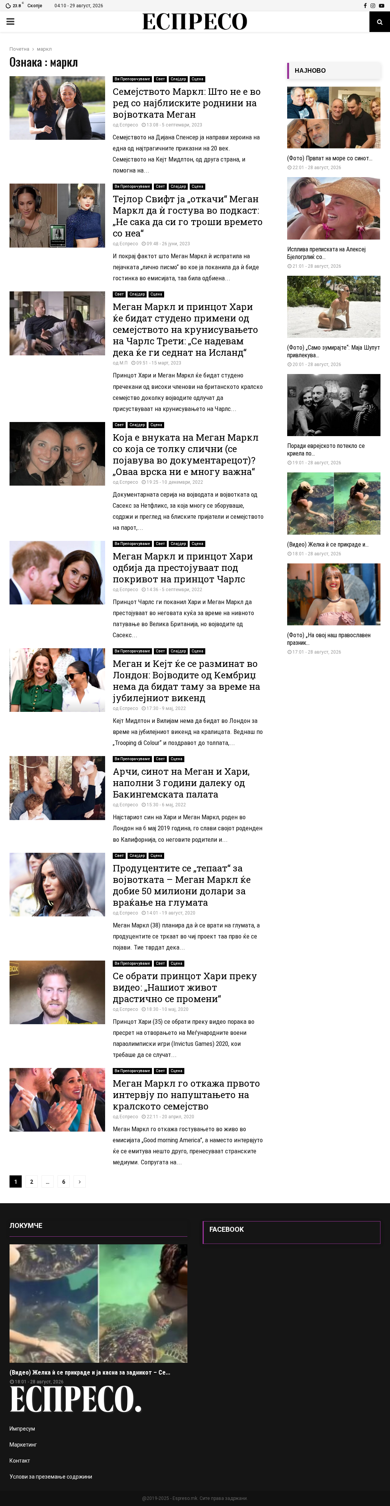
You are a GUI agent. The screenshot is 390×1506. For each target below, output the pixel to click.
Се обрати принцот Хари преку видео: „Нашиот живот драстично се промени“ (185, 987)
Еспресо (129, 125)
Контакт (20, 1461)
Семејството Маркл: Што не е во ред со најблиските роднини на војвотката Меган (187, 102)
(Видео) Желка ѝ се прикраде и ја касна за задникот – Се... (90, 1372)
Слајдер (178, 79)
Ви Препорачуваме (132, 79)
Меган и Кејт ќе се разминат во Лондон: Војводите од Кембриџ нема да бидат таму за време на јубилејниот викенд (186, 680)
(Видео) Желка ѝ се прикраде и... (328, 544)
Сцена (197, 79)
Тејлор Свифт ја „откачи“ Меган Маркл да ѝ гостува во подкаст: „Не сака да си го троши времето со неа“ (188, 216)
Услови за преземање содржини (51, 1477)
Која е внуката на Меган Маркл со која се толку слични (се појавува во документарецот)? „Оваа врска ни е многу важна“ (186, 454)
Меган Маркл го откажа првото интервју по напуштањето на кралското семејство (186, 1094)
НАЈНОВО (310, 70)
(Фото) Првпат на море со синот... (329, 158)
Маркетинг (23, 1445)
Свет (160, 79)
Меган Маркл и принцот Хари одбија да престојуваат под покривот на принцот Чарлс (183, 567)
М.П (124, 363)
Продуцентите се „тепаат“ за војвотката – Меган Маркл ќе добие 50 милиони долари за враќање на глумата (182, 885)
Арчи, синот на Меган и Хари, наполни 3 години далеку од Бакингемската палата (181, 782)
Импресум (22, 1429)
